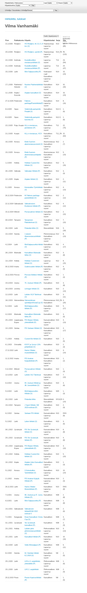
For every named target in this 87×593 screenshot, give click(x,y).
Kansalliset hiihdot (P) (33, 537)
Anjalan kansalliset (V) (33, 93)
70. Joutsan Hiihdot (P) (33, 283)
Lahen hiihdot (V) (31, 421)
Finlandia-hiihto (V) (31, 228)
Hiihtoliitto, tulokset (15, 19)
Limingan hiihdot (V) (32, 289)
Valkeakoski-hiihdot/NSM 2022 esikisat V (31, 511)
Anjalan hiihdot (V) (31, 179)
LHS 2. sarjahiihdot (32, 569)
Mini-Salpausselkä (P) (33, 72)
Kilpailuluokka (10, 5)
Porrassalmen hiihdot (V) (34, 212)
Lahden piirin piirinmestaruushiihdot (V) (33, 531)
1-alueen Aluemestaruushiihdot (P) (33, 236)
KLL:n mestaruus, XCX (33, 133)
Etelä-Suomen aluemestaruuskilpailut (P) (33, 154)
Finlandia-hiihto (30, 399)
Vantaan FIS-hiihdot (32, 413)
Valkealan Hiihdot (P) (32, 171)
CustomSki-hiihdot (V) (33, 339)
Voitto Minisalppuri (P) (33, 545)
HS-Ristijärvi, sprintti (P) (33, 52)
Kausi (60, 3)
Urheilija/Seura (26, 10)
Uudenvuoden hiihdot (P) (34, 267)
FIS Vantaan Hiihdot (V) (33, 328)
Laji (45, 3)
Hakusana (18, 3)
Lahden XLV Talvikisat (33, 375)
